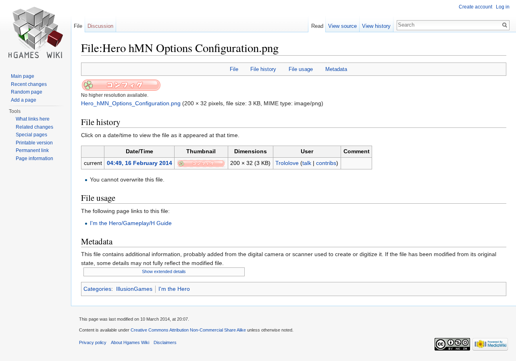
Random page (26, 92)
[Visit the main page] (35, 32)
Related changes (34, 127)
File (234, 69)
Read (317, 26)
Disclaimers (165, 342)
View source (342, 26)
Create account (475, 7)
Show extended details (164, 271)
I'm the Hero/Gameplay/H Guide (131, 223)
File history (263, 69)
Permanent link (32, 150)
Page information (34, 158)
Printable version (34, 143)
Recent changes (29, 84)
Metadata (336, 69)
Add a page (23, 100)
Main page (22, 76)
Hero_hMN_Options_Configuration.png (131, 103)
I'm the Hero (174, 289)
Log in (503, 7)
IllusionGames (134, 289)
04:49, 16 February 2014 (139, 163)
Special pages (31, 135)
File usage (301, 69)
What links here (33, 119)
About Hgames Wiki (130, 342)
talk (306, 163)
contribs (326, 163)
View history (376, 26)
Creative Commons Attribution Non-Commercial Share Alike (188, 330)
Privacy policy (92, 342)
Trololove (287, 163)
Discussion (100, 26)
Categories (97, 289)
